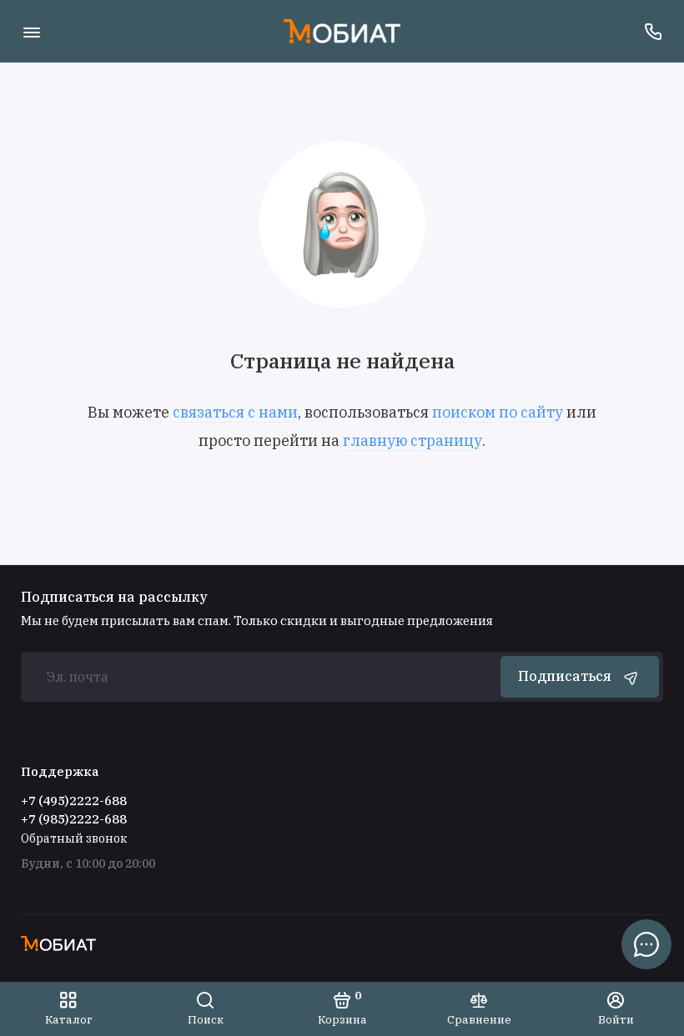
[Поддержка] (652, 31)
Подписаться (564, 676)
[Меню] (31, 31)
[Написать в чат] (646, 944)
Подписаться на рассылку (114, 596)
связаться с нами (235, 412)
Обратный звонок (74, 838)
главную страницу (412, 440)
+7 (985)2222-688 (74, 819)
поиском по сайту (497, 412)
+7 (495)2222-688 (74, 800)
